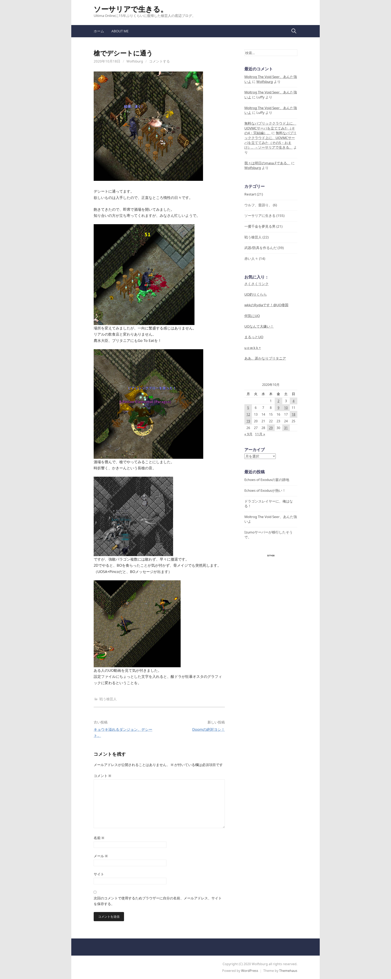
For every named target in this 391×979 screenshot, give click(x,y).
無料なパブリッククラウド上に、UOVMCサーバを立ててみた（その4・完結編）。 (270, 128)
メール (101, 856)
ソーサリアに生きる (260, 215)
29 (271, 428)
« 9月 (248, 434)
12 (248, 414)
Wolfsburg (134, 61)
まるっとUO (253, 337)
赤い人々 (251, 258)
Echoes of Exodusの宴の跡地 (266, 479)
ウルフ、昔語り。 (258, 205)
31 (286, 428)
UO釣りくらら (255, 294)
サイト (99, 874)
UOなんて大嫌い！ (259, 326)
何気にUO (252, 315)
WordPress (249, 970)
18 (293, 414)
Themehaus (288, 970)
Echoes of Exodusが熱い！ (265, 490)
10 (286, 407)
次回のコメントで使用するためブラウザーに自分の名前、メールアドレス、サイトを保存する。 (158, 901)
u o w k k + (252, 347)
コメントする (159, 61)
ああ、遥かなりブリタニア (265, 358)
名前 (99, 837)
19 (248, 421)
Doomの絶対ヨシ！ (208, 729)
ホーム (99, 31)
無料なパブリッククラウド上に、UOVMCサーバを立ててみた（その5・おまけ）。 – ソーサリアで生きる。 (270, 140)
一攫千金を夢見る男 (260, 226)
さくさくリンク (256, 283)
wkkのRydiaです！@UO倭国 (266, 305)
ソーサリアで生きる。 (131, 9)
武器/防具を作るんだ (260, 247)
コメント (102, 775)
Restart (250, 194)
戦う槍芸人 (108, 699)
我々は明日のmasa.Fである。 (267, 163)
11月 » (260, 434)
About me (120, 31)
